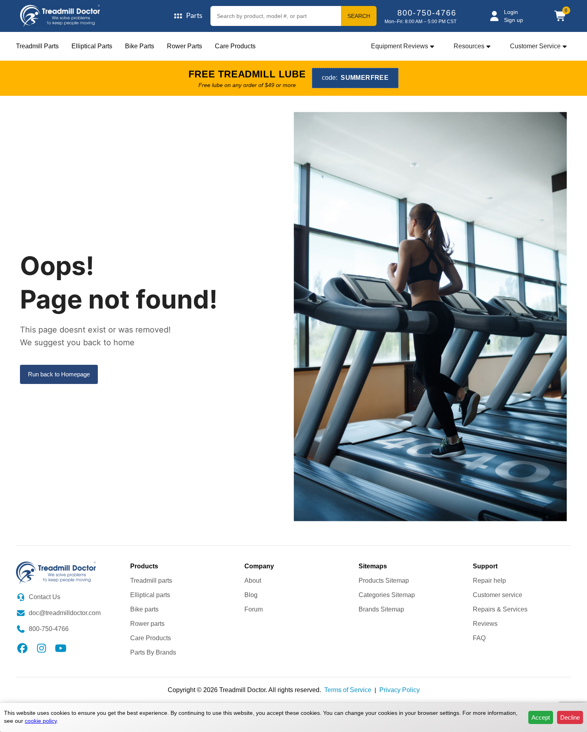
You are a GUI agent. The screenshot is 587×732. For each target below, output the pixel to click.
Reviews (485, 623)
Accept (540, 717)
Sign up (513, 20)
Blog (251, 595)
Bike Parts (139, 46)
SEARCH (358, 16)
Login (511, 12)
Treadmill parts (151, 580)
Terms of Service (347, 689)
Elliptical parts (150, 595)
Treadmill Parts (37, 46)
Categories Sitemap (387, 595)
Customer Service (535, 46)
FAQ (479, 638)
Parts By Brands (153, 652)
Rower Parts (184, 46)
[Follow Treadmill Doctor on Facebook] (22, 647)
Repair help (489, 580)
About (252, 580)
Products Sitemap (384, 580)
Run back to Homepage (59, 374)
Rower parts (147, 623)
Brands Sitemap (381, 609)
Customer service (497, 595)
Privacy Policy (399, 689)
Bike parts (144, 609)
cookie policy (41, 721)
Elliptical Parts (91, 46)
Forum (253, 609)
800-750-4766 (426, 12)
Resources (469, 46)
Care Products (235, 46)
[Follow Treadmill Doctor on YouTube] (60, 647)
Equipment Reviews (399, 46)
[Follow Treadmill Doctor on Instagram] (41, 647)
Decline (570, 717)
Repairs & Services (500, 609)
